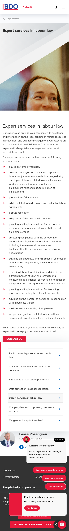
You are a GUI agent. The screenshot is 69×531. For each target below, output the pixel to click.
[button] (14, 339)
